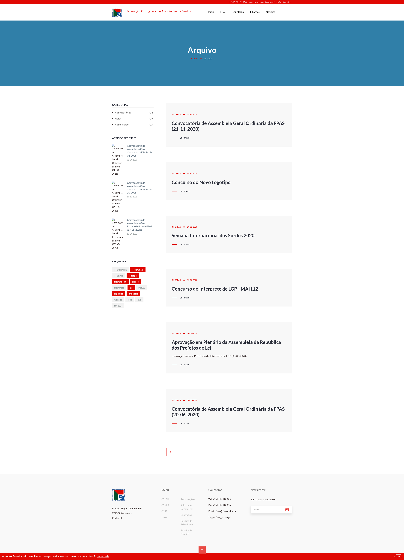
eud (139, 299)
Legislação (238, 11)
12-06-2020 (192, 280)
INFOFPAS (176, 114)
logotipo (133, 275)
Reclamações (259, 2)
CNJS (245, 2)
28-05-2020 (192, 400)
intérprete (119, 287)
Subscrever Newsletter (273, 2)
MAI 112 (117, 305)
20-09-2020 (192, 226)
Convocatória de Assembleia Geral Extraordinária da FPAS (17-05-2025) (139, 224)
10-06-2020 (192, 333)
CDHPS (238, 2)
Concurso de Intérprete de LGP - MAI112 (215, 289)
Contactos (286, 2)
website (118, 299)
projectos (133, 293)
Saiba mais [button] (103, 556)
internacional (120, 281)
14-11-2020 (192, 114)
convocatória (120, 269)
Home (194, 58)
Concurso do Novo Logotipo (201, 182)
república (118, 293)
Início (211, 11)
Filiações (255, 11)
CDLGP (232, 2)
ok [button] (398, 556)
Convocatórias (134, 112)
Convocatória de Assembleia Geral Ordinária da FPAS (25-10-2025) (139, 187)
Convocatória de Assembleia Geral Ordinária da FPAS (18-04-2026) (139, 150)
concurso (118, 275)
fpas (130, 299)
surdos (135, 281)
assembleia (137, 269)
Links (250, 2)
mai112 (141, 287)
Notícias (270, 11)
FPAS (223, 11)
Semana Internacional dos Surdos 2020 (213, 235)
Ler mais (185, 137)
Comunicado (134, 124)
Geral (134, 118)
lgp (131, 287)
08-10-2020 (192, 173)
